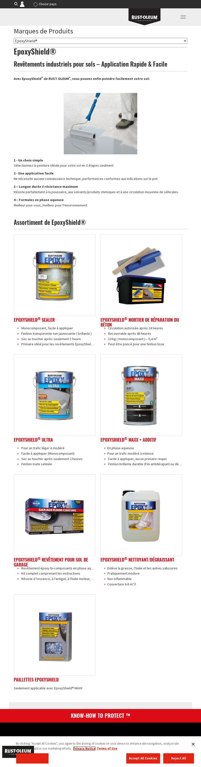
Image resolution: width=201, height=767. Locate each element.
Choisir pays (48, 4)
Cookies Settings (32, 758)
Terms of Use (107, 748)
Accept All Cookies (143, 758)
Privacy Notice (84, 748)
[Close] (193, 744)
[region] (100, 751)
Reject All (178, 758)
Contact (25, 4)
